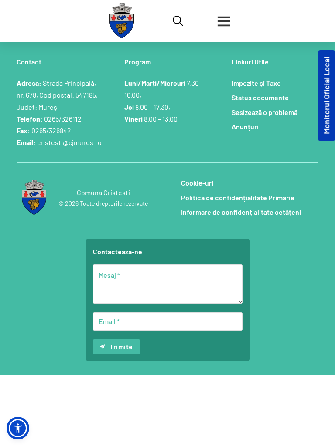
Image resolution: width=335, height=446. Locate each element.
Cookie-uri (197, 183)
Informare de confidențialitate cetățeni (241, 212)
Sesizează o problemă (264, 112)
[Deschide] (224, 21)
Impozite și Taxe (256, 83)
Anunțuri (245, 126)
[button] (18, 428)
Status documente (260, 97)
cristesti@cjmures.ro (69, 142)
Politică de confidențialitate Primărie (237, 197)
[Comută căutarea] (178, 21)
